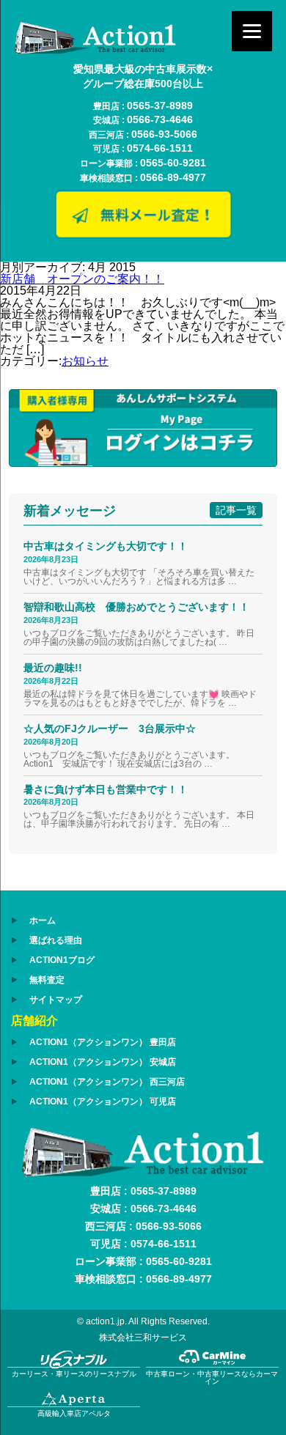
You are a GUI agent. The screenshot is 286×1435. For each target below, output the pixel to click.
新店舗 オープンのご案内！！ (82, 279)
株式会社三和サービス (143, 1337)
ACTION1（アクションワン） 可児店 (102, 1101)
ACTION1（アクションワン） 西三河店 (107, 1081)
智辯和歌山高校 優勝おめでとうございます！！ (136, 607)
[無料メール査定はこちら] (143, 233)
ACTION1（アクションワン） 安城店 (102, 1062)
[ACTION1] (95, 50)
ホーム (42, 920)
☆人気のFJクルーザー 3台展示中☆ (114, 728)
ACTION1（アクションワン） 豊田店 (102, 1042)
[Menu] (252, 31)
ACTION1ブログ (62, 960)
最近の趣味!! (52, 668)
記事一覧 (236, 510)
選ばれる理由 (55, 940)
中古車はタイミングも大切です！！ (105, 546)
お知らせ (85, 361)
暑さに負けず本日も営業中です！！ (105, 789)
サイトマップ (55, 999)
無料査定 (47, 979)
